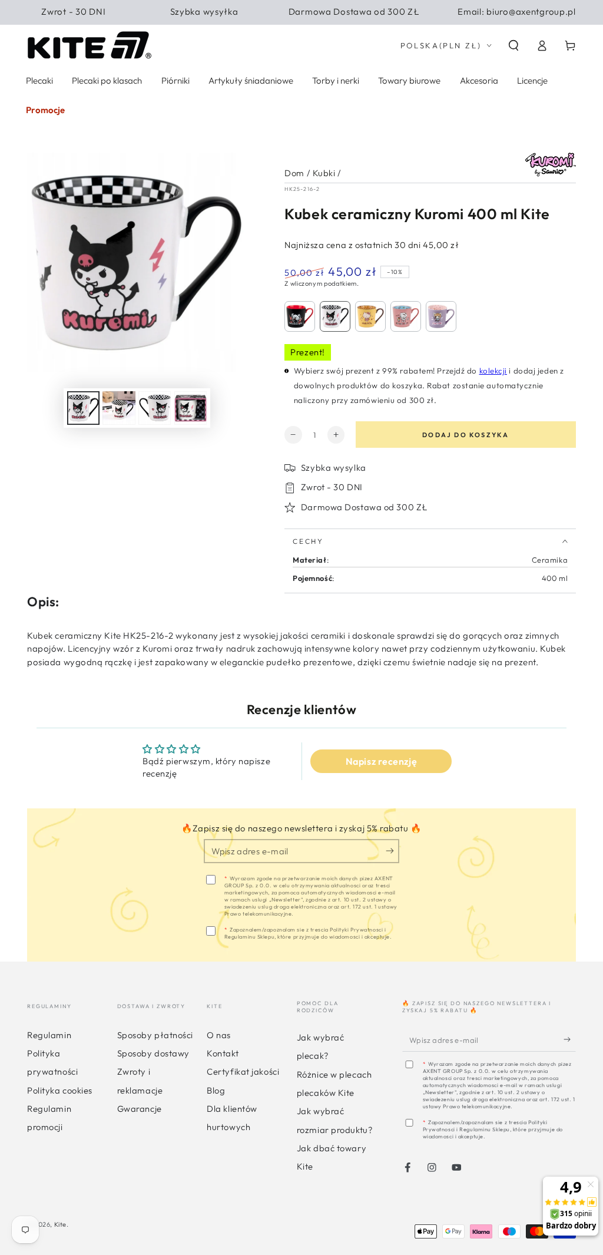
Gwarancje (139, 1108)
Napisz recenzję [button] (381, 761)
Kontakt (222, 1053)
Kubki (324, 173)
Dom (294, 173)
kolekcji (493, 370)
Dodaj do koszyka (465, 435)
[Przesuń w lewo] (51, 408)
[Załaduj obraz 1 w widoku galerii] (83, 407)
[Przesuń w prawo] (222, 408)
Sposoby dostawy (153, 1053)
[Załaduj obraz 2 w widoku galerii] (118, 407)
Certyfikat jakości (243, 1071)
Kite (60, 1224)
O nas (219, 1035)
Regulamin (49, 1035)
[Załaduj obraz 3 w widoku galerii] (154, 407)
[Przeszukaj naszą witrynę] (513, 46)
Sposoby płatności (155, 1035)
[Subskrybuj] (392, 851)
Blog (216, 1090)
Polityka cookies (59, 1090)
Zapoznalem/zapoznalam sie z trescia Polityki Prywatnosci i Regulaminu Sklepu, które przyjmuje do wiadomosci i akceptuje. (308, 933)
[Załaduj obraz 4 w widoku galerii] (190, 407)
